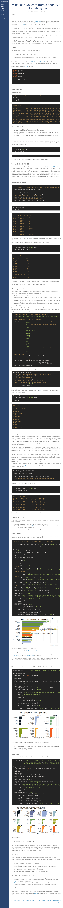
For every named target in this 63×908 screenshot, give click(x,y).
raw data (36, 893)
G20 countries (35, 529)
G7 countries (35, 525)
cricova (40, 390)
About (3, 8)
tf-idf (23, 16)
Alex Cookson (4, 1)
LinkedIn (3, 12)
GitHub (3, 14)
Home (3, 4)
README (26, 66)
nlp (20, 16)
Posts (3, 6)
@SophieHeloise (30, 655)
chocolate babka (37, 21)
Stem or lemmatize (18, 882)
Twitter (3, 10)
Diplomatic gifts (15, 26)
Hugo (4, 18)
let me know (21, 894)
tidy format (36, 65)
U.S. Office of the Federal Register (38, 61)
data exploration (16, 16)
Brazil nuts (23, 24)
